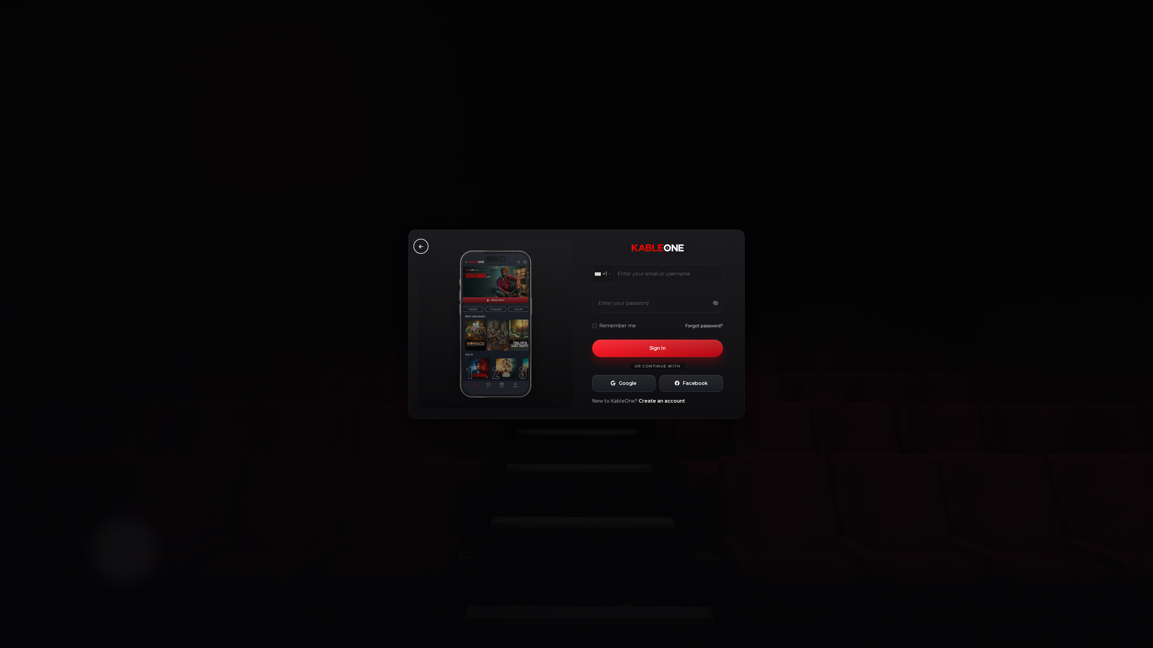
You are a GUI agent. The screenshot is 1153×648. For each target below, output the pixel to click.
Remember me (617, 325)
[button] (623, 383)
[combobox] (602, 274)
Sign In (657, 348)
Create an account (662, 401)
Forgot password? (704, 325)
